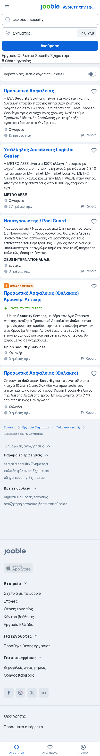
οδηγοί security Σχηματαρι (24, 477)
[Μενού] (7, 7)
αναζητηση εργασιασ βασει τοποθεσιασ (35, 504)
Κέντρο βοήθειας (19, 616)
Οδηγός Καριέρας (19, 675)
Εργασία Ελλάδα (18, 624)
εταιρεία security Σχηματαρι (26, 464)
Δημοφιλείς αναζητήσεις (24, 446)
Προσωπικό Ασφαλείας (29, 90)
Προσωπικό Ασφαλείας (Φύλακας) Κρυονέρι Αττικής (41, 296)
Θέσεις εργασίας (18, 608)
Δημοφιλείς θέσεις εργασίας (26, 497)
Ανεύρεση (50, 45)
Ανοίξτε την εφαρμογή (81, 7)
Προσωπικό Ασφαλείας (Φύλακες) (41, 373)
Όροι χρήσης (15, 716)
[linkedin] (44, 693)
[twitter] (32, 693)
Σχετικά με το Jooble (22, 593)
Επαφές (11, 601)
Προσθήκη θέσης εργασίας (27, 645)
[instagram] (20, 693)
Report (91, 135)
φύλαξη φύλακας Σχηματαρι (26, 471)
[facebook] (9, 693)
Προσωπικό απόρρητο (23, 726)
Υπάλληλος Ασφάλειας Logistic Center (39, 153)
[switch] (92, 74)
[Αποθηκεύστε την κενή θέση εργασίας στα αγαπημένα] (94, 91)
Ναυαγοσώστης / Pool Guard (35, 220)
